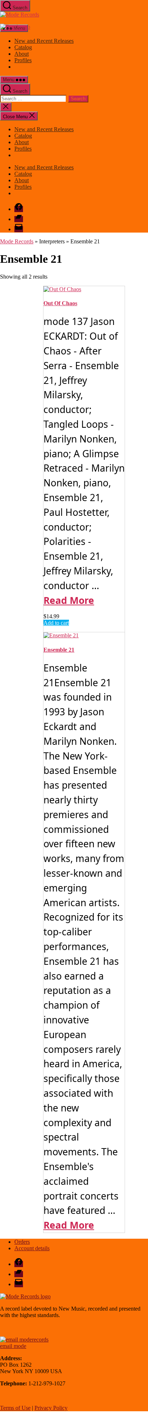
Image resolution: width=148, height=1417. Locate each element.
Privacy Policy (51, 1408)
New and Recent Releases (44, 41)
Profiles (23, 60)
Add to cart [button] (56, 623)
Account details (32, 1248)
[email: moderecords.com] (24, 1339)
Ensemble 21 (58, 650)
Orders (22, 1242)
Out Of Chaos (60, 303)
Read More (68, 600)
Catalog (23, 47)
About (21, 54)
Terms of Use (15, 1408)
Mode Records (16, 241)
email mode (13, 1346)
